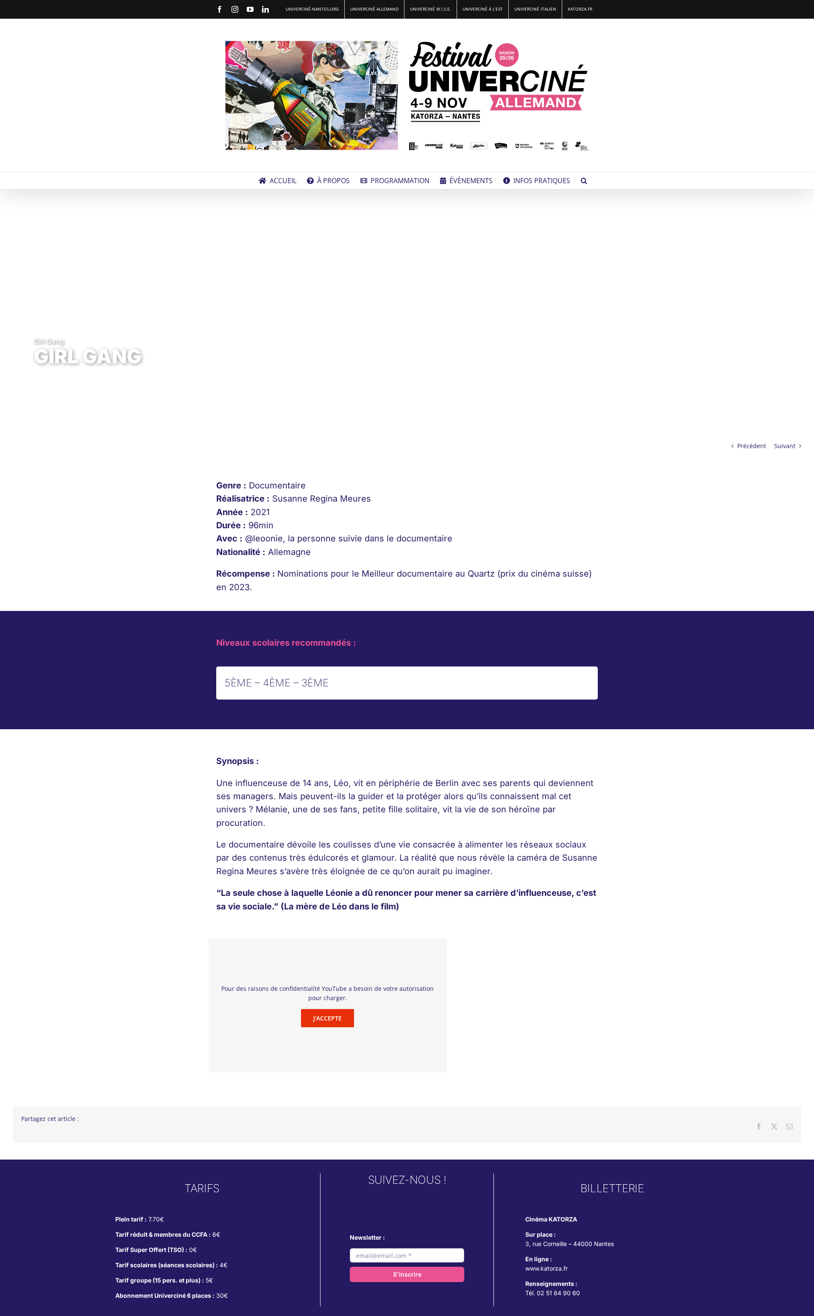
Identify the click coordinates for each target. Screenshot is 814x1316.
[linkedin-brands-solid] (443, 1203)
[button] (584, 180)
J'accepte (327, 1018)
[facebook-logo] (407, 1203)
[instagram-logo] (371, 1203)
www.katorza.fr (546, 1268)
